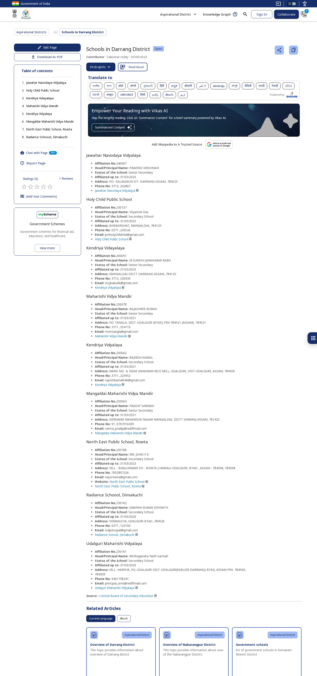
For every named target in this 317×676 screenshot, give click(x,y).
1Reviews (66, 178)
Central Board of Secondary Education (126, 596)
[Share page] (279, 50)
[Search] (245, 14)
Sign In (262, 14)
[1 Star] (24, 187)
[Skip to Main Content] (278, 3)
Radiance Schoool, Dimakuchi (46, 137)
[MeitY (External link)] (14, 14)
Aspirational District (175, 14)
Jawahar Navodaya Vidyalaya (46, 83)
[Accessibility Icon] (304, 3)
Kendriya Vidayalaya (40, 98)
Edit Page (50, 47)
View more (47, 248)
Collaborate (286, 14)
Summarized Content (110, 127)
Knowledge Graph (217, 14)
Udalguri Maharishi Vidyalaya (114, 588)
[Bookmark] (293, 50)
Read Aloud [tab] (136, 67)
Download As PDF (50, 57)
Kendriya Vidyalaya (39, 114)
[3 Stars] (37, 187)
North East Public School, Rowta (49, 129)
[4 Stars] (43, 187)
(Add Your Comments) (41, 196)
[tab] (100, 67)
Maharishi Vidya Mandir (42, 106)
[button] (42, 83)
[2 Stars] (30, 187)
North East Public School (127, 482)
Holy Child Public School (42, 90)
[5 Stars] (50, 187)
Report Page (36, 163)
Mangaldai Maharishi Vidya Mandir (50, 121)
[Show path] (55, 32)
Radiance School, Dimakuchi (114, 535)
